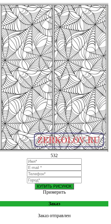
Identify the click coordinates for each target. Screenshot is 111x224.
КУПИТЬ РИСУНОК (54, 186)
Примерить (54, 192)
